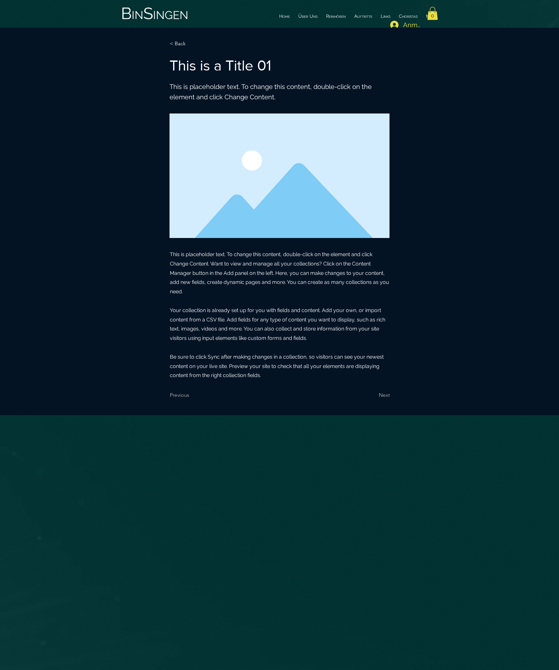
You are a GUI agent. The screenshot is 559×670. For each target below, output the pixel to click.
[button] (432, 13)
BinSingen (154, 13)
